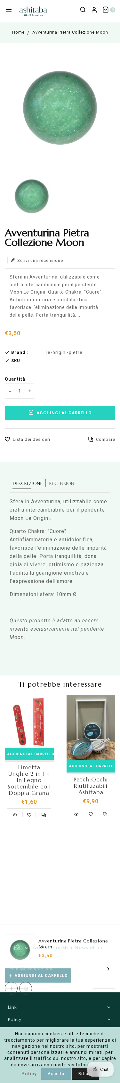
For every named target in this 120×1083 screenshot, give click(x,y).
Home (18, 32)
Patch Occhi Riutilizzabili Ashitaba (91, 786)
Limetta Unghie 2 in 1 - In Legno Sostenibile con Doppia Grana (29, 780)
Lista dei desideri (31, 439)
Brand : (19, 352)
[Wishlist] (29, 814)
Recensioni (62, 483)
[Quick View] (15, 814)
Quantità (15, 379)
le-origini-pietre (64, 352)
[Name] (108, 968)
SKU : (17, 360)
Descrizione (28, 483)
